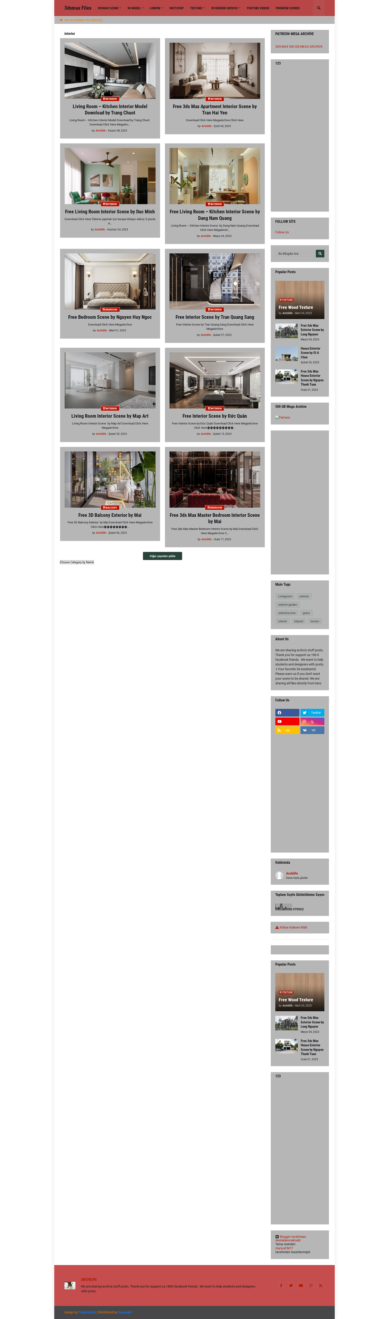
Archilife (292, 873)
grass (306, 613)
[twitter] (291, 1285)
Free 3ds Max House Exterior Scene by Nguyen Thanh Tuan (312, 378)
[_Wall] (313, 818)
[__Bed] (287, 756)
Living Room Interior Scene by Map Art (110, 416)
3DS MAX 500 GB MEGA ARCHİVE (299, 46)
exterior (304, 596)
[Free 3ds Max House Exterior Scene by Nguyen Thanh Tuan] (286, 376)
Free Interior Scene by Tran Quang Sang (215, 317)
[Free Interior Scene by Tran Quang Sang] (215, 281)
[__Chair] (313, 748)
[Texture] (313, 791)
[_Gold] (287, 826)
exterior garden (287, 604)
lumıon (314, 621)
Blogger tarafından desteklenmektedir (290, 1238)
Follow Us (282, 232)
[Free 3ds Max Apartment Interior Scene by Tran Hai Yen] (215, 71)
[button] (319, 8)
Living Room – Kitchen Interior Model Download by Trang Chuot (110, 110)
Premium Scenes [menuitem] (288, 8)
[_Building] (313, 809)
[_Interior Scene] (287, 783)
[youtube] (287, 721)
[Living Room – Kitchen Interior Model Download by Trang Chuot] (110, 71)
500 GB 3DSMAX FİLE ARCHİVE (83, 20)
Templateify (87, 1312)
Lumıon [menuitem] (155, 8)
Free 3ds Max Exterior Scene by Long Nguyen (312, 330)
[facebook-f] (281, 1285)
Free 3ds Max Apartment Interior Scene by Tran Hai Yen (215, 110)
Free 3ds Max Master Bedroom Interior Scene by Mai (215, 518)
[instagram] (311, 1285)
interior (282, 621)
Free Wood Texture (296, 307)
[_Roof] (287, 818)
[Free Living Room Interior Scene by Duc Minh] (110, 176)
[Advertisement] (299, 139)
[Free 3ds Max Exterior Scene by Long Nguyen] (286, 331)
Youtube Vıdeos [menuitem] (258, 8)
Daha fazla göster (297, 877)
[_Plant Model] (287, 765)
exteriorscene (287, 613)
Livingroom (285, 596)
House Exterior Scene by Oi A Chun (310, 352)
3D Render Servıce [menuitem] (224, 8)
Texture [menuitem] (196, 8)
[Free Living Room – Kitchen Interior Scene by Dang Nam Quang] (215, 176)
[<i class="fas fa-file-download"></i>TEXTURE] (313, 739)
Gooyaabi (125, 1312)
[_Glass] (287, 809)
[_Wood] (313, 800)
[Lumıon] (313, 774)
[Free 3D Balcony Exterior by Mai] (110, 479)
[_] (287, 844)
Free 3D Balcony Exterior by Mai (110, 515)
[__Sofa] (313, 756)
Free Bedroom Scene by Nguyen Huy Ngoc (110, 317)
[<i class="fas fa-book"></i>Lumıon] (287, 739)
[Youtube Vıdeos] (313, 844)
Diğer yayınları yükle (162, 556)
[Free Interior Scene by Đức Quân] (215, 380)
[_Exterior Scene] (313, 783)
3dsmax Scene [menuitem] (108, 8)
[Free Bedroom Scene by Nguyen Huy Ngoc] (110, 281)
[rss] (321, 1285)
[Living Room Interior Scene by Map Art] (110, 380)
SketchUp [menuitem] (176, 8)
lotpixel (298, 621)
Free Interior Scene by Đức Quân (215, 416)
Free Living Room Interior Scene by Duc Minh (110, 211)
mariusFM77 (284, 1248)
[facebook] (287, 712)
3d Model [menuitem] (134, 8)
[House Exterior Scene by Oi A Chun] (286, 353)
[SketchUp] (287, 791)
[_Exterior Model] (313, 765)
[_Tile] (287, 835)
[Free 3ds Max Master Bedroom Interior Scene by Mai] (215, 479)
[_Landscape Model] (287, 774)
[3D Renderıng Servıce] (287, 748)
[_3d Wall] (313, 826)
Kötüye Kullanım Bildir (293, 927)
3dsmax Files (77, 8)
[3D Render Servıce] (287, 800)
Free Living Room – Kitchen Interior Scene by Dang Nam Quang (215, 215)
